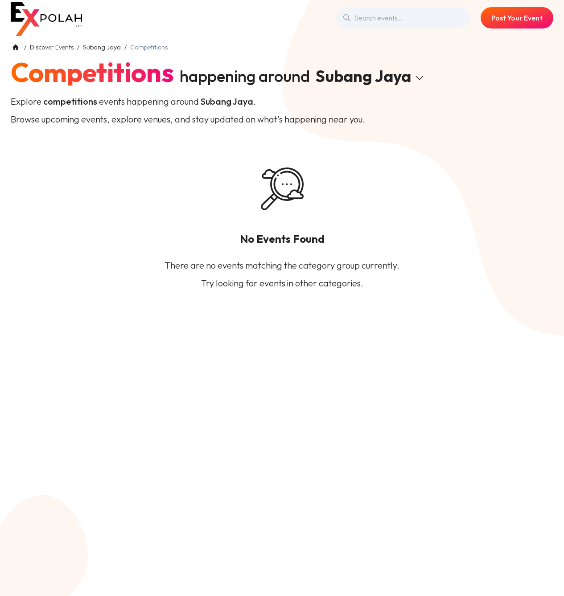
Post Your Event (517, 17)
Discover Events (52, 47)
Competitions (92, 72)
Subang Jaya (102, 47)
